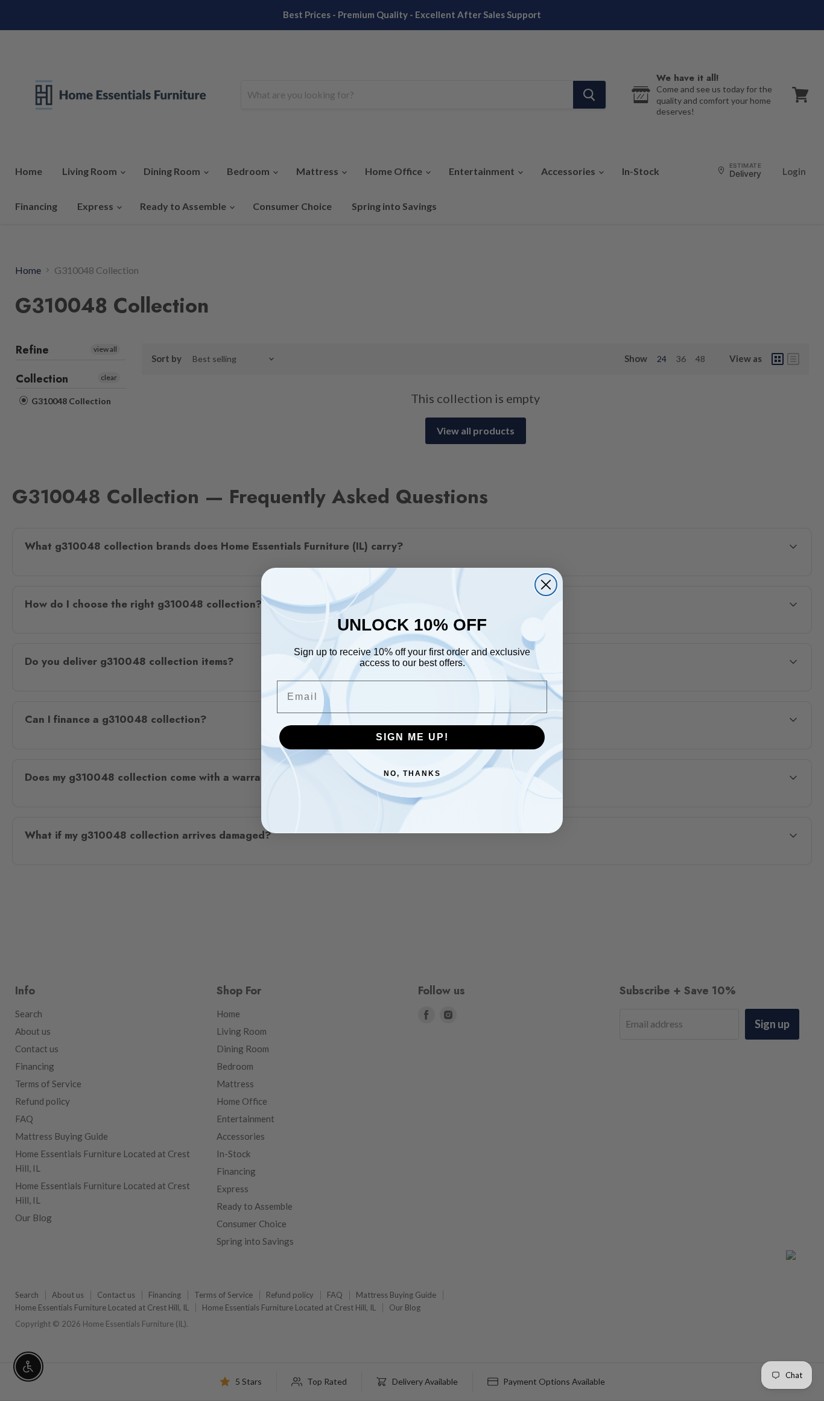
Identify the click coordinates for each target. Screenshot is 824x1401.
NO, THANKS (412, 773)
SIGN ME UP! (412, 737)
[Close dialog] (546, 585)
